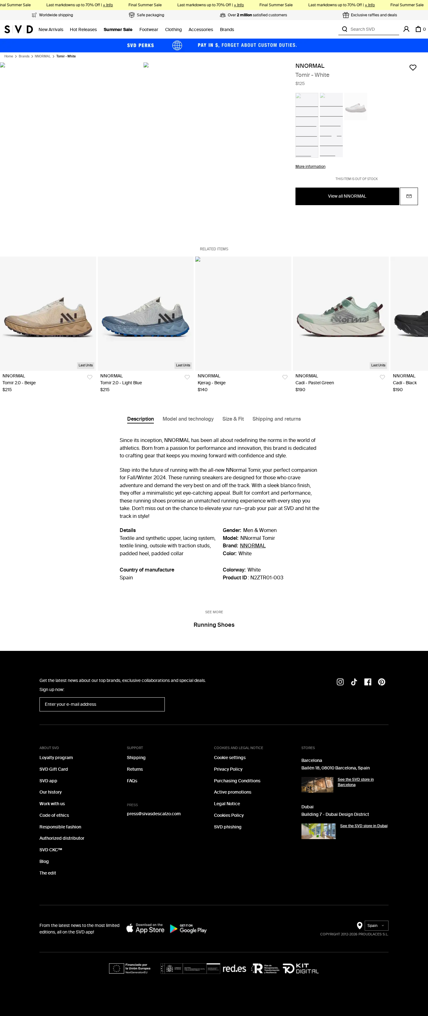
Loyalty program (56, 757)
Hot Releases (83, 29)
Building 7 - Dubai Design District (335, 814)
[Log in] (406, 29)
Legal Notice (227, 803)
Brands (227, 29)
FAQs (132, 781)
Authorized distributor (61, 838)
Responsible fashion (60, 827)
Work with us (52, 803)
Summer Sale (118, 29)
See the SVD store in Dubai (364, 826)
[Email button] (409, 196)
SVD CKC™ (50, 850)
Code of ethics (54, 815)
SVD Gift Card (53, 769)
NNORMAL (43, 56)
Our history (50, 792)
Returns (135, 769)
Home (8, 56)
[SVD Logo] (18, 29)
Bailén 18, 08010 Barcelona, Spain (335, 768)
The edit (47, 873)
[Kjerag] (243, 314)
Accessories (201, 29)
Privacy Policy (228, 769)
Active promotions (232, 792)
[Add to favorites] (413, 67)
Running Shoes (214, 625)
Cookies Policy (229, 815)
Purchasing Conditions (237, 781)
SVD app (48, 781)
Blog (44, 861)
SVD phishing (228, 827)
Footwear (148, 29)
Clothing (173, 29)
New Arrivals (51, 29)
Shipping (136, 757)
